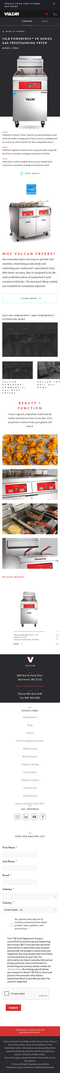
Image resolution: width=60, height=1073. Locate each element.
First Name (9, 847)
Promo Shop (30, 772)
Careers (30, 733)
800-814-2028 (34, 694)
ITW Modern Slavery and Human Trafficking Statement (30, 1067)
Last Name (9, 861)
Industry (7, 889)
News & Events (30, 756)
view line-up (54, 3)
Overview (27, 21)
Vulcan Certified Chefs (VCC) (30, 803)
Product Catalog (30, 764)
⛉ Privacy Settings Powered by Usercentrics (30, 1064)
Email (6, 875)
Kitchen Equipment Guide (30, 741)
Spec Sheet (32, 173)
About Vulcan (30, 717)
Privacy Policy (14, 969)
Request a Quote (30, 780)
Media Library (30, 748)
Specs (45, 21)
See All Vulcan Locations (30, 686)
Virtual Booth (30, 796)
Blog (30, 725)
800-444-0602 (32, 698)
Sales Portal (30, 788)
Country (7, 902)
